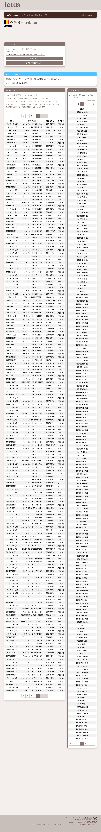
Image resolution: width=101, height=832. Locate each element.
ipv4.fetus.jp (12, 15)
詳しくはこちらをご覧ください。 (17, 83)
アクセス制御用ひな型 (34, 63)
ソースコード (78, 819)
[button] (87, 15)
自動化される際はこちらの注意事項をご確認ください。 (25, 55)
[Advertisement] (60, 4)
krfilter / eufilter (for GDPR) (37, 15)
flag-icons (39, 824)
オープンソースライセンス (91, 821)
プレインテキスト (35, 59)
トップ (23, 15)
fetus (12, 4)
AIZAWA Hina (87, 818)
